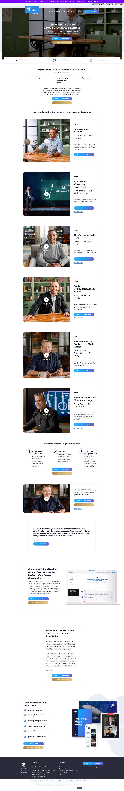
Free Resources (68, 11)
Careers (61, 762)
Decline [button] (85, 788)
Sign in (97, 762)
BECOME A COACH (62, 42)
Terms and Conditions (65, 764)
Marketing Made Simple (38, 769)
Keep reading (50, 665)
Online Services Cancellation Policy (69, 766)
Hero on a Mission (37, 773)
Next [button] (95, 534)
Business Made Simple (98, 4)
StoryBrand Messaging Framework (41, 762)
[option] (62, 534)
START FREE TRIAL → (92, 1)
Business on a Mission (38, 760)
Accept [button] (79, 788)
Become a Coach (54, 11)
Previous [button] (28, 534)
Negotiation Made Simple (39, 771)
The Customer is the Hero (39, 764)
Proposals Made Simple (38, 775)
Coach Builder (119, 4)
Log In (80, 11)
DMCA (61, 769)
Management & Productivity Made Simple (43, 766)
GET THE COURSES (92, 11)
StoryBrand (110, 4)
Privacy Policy (63, 767)
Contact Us (62, 760)
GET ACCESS (41, 539)
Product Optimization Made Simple (42, 767)
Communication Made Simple (40, 777)
